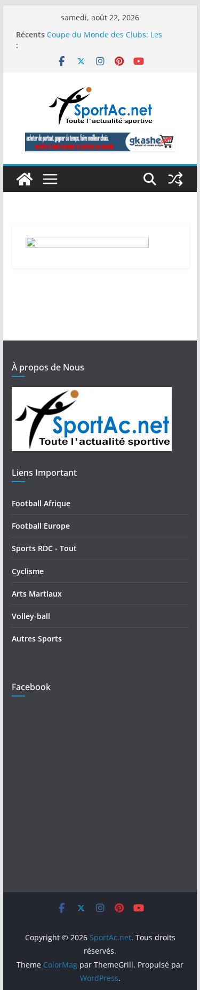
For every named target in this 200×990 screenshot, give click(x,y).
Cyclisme (28, 571)
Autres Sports (37, 638)
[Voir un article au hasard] (175, 179)
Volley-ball (31, 616)
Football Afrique (41, 503)
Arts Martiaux (37, 594)
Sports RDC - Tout (44, 548)
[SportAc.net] (24, 179)
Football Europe (41, 526)
